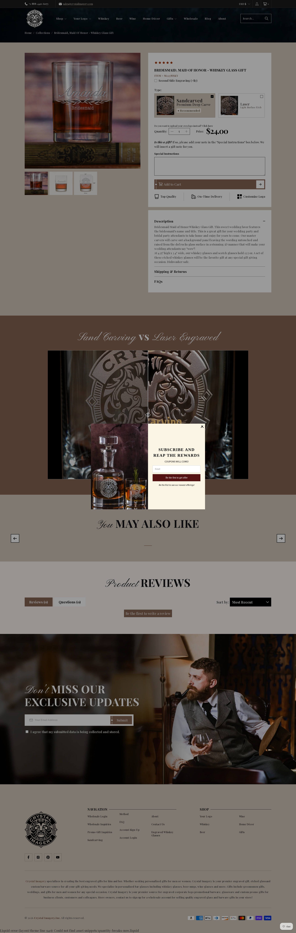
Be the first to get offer (176, 477)
